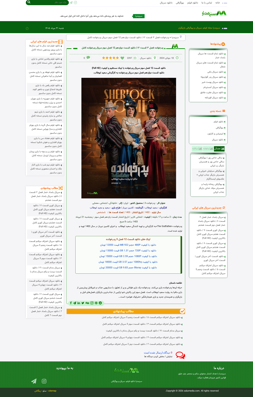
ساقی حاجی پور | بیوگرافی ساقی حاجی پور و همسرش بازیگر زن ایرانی (211, 162)
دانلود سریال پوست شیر (213, 82)
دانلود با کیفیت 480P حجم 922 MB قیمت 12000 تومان (128, 245)
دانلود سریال (166, 3)
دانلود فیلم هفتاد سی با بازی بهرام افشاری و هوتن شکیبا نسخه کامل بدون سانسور (46, 142)
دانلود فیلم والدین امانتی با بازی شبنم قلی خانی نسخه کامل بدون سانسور (46, 63)
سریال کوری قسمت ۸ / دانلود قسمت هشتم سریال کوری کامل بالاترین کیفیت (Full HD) (210, 247)
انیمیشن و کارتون (215, 134)
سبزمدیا (175, 38)
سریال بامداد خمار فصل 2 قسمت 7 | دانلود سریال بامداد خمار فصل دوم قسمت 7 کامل (45, 311)
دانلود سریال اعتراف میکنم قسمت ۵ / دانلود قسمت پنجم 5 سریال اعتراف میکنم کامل (210, 269)
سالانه (195, 149)
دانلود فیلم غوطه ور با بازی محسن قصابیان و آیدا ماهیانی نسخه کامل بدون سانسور (45, 76)
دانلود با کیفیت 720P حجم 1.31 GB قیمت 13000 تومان (128, 251)
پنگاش (37, 391)
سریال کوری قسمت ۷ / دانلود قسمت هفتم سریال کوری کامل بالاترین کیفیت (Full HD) (211, 234)
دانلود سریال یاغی (215, 72)
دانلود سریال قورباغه (214, 98)
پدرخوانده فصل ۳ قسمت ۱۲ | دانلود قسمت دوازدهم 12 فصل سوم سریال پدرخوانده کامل (122, 48)
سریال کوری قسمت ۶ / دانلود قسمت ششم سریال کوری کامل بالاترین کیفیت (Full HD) (47, 298)
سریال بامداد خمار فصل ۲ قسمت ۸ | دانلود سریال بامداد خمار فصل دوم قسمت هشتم (211, 221)
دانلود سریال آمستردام (213, 87)
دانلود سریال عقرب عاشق (212, 92)
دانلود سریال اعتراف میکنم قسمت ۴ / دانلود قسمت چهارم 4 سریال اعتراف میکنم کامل (141, 337)
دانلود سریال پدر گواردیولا (212, 77)
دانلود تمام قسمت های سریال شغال (210, 65)
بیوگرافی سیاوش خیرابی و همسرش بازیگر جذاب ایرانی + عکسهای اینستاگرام (210, 175)
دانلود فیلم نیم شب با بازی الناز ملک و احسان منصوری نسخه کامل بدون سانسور (46, 169)
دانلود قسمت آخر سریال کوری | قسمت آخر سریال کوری (210, 258)
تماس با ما (207, 3)
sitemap (52, 391)
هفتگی (217, 149)
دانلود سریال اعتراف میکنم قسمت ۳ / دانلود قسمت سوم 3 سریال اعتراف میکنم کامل (141, 324)
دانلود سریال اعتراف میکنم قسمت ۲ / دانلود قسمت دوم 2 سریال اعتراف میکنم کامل (142, 344)
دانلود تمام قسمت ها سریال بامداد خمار (211, 56)
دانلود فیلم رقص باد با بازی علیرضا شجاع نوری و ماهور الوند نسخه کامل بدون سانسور (47, 89)
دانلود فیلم (192, 3)
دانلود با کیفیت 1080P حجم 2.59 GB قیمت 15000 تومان (128, 256)
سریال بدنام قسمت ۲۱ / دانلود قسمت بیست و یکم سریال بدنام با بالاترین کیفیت (143, 331)
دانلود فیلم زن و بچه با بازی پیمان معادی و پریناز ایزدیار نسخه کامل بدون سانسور (45, 155)
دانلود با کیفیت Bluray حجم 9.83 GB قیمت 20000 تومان (128, 268)
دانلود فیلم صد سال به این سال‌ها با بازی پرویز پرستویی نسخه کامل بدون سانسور (45, 50)
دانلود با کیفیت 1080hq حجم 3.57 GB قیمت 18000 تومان (128, 262)
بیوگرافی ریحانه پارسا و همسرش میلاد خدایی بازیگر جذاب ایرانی (211, 188)
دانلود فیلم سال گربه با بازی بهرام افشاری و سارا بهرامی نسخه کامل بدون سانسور (45, 129)
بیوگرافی (180, 3)
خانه (217, 3)
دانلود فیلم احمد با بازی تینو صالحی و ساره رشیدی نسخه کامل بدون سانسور (46, 116)
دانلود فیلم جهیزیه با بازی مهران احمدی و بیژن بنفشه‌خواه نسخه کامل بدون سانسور (46, 103)
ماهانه (206, 149)
